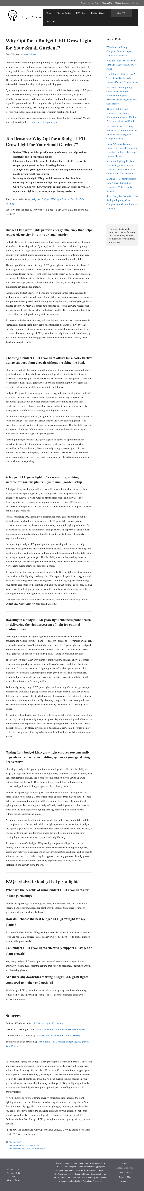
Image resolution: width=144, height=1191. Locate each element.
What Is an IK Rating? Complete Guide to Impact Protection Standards (119, 51)
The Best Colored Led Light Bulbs (24, 1145)
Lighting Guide (97, 13)
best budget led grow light (44, 122)
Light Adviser (32, 17)
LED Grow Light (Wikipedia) (47, 1023)
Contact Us (51, 21)
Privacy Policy (94, 3)
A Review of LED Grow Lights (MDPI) (59, 1035)
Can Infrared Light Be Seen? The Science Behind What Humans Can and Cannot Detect (122, 78)
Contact (135, 3)
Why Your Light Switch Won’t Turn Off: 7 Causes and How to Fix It (121, 64)
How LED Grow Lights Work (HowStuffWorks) (61, 1029)
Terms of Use (107, 3)
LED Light (81, 13)
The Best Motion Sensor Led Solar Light (27, 1148)
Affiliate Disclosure (122, 3)
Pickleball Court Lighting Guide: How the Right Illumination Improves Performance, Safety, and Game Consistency (121, 95)
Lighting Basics (64, 13)
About (83, 3)
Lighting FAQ (120, 13)
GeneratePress (13, 1180)
